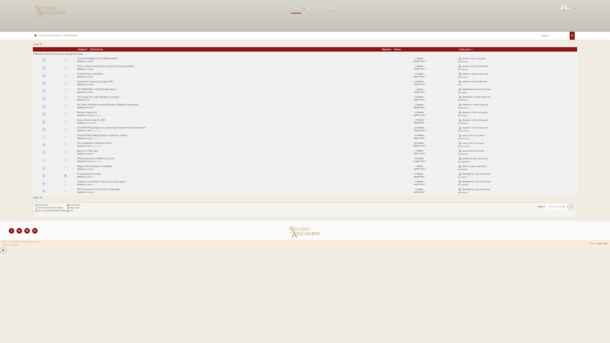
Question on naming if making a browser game (101, 181)
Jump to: (541, 207)
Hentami (90, 92)
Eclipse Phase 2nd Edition (90, 74)
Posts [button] (308, 8)
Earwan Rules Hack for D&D (91, 120)
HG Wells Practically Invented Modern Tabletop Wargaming (108, 104)
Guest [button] (570, 8)
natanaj (464, 92)
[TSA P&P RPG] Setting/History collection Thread (102, 135)
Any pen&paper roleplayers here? (94, 143)
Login (318, 8)
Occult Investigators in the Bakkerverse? (97, 58)
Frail (88, 100)
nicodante (90, 115)
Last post (465, 49)
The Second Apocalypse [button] (48, 35)
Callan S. (90, 177)
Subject (82, 49)
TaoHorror (465, 154)
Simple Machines (31, 242)
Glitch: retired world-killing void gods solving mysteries (105, 66)
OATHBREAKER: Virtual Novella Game (96, 89)
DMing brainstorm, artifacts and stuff (95, 158)
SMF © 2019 (18, 242)
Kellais (89, 130)
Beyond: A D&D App (87, 151)
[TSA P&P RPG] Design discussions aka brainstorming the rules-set (111, 127)
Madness (90, 107)
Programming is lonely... (89, 174)
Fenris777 (465, 131)
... (98, 130)
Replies (386, 49)
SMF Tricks (603, 243)
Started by (96, 49)
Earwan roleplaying (87, 112)
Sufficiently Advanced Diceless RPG (95, 81)
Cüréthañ (464, 185)
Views (397, 49)
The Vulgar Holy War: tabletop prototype (98, 97)
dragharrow (91, 161)
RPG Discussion (70, 35)
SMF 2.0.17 (7, 242)
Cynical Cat (91, 123)
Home (296, 8)
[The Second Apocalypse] (51, 7)
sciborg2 (90, 61)
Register (330, 8)
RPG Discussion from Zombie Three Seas (98, 189)
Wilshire (464, 77)
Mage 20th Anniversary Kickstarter (94, 166)
